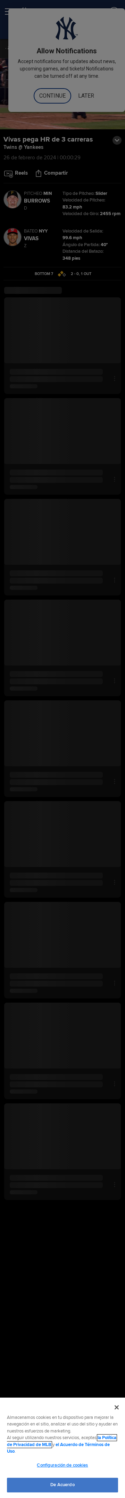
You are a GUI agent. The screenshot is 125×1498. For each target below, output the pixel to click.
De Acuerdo (62, 1485)
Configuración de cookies (62, 1465)
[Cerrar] (116, 1407)
